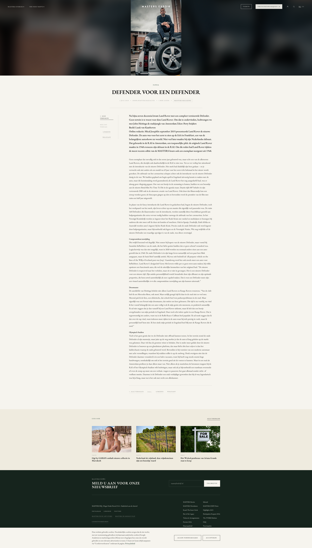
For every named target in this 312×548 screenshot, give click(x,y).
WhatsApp (107, 137)
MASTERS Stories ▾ (16, 7)
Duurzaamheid (187, 526)
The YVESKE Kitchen (210, 518)
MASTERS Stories (189, 502)
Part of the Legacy (188, 514)
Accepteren (211, 538)
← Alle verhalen (104, 117)
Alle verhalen (213, 418)
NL (300, 6)
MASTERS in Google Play (125, 516)
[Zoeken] (294, 7)
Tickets (246, 6)
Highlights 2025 (208, 510)
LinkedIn (107, 132)
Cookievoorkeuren (100, 521)
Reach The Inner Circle (190, 510)
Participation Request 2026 (211, 514)
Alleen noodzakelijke (187, 538)
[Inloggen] (287, 6)
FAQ (204, 522)
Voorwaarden (207, 526)
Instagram (96, 511)
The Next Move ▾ (37, 7)
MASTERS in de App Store (102, 516)
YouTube (117, 511)
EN (303, 6)
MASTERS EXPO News (210, 506)
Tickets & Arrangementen (191, 518)
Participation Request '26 (269, 6)
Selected (205, 502)
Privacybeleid (130, 543)
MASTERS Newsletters (190, 506)
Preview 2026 (187, 522)
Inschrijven (212, 483)
